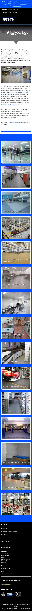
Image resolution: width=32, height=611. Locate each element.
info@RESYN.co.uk (10, 9)
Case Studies (5, 541)
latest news (17, 6)
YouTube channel (14, 122)
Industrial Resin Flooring (9, 531)
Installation (4, 535)
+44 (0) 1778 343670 (9, 12)
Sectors (3, 538)
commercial (16, 92)
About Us (4, 528)
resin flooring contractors (14, 105)
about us (23, 4)
